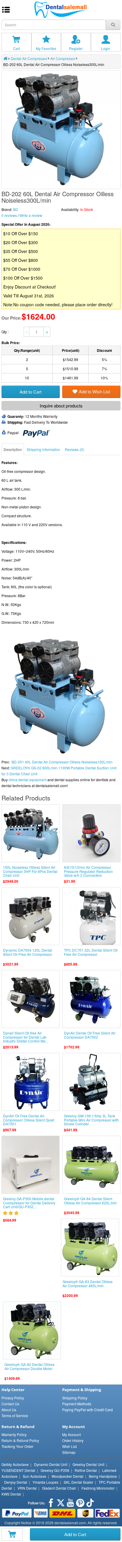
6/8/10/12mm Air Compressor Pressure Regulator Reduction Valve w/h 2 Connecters (88, 871)
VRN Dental (27, 1488)
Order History (73, 1440)
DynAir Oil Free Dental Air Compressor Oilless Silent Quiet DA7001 (28, 1119)
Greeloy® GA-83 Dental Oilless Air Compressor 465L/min (87, 1283)
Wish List (69, 1446)
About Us (8, 1409)
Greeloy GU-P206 (55, 1470)
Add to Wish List (94, 391)
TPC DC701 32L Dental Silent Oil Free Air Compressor (91, 952)
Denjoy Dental (15, 1482)
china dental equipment (27, 779)
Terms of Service (14, 1415)
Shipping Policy (74, 1397)
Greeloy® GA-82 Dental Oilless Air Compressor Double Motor (29, 1366)
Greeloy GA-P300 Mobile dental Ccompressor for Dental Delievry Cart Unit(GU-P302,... (29, 1202)
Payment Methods (76, 1403)
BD (15, 209)
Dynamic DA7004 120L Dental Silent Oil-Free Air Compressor (27, 952)
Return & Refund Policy (20, 1440)
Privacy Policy (12, 1397)
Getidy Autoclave (15, 1464)
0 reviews (9, 215)
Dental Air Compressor (29, 58)
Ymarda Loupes (45, 1482)
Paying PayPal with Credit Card (87, 1409)
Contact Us (10, 1403)
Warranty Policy (14, 1434)
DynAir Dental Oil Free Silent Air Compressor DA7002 (89, 1034)
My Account (71, 1434)
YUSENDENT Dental (18, 1470)
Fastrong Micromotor (98, 1488)
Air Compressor (63, 58)
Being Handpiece (103, 1476)
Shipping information (43, 449)
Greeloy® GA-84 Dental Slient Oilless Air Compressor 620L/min (90, 1200)
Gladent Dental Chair (59, 1488)
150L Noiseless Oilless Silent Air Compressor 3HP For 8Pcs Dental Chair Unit (30, 871)
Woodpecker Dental (68, 1476)
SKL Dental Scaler (78, 1482)
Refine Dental (86, 1470)
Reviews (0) (74, 449)
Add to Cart (75, 1534)
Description (13, 449)
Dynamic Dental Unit (50, 1464)
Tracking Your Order (17, 1446)
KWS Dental (11, 1493)
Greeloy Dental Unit (88, 1464)
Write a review (31, 215)
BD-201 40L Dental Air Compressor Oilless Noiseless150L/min (62, 761)
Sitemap (69, 1452)
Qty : (5, 331)
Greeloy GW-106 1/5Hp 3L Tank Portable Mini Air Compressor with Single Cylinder (91, 1119)
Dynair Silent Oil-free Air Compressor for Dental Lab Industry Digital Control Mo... (25, 1036)
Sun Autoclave (34, 1476)
